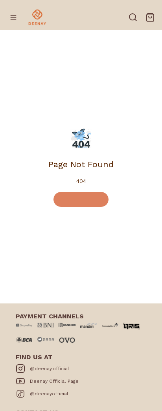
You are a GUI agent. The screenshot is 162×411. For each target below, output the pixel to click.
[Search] (133, 17)
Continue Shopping (81, 199)
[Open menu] (13, 17)
